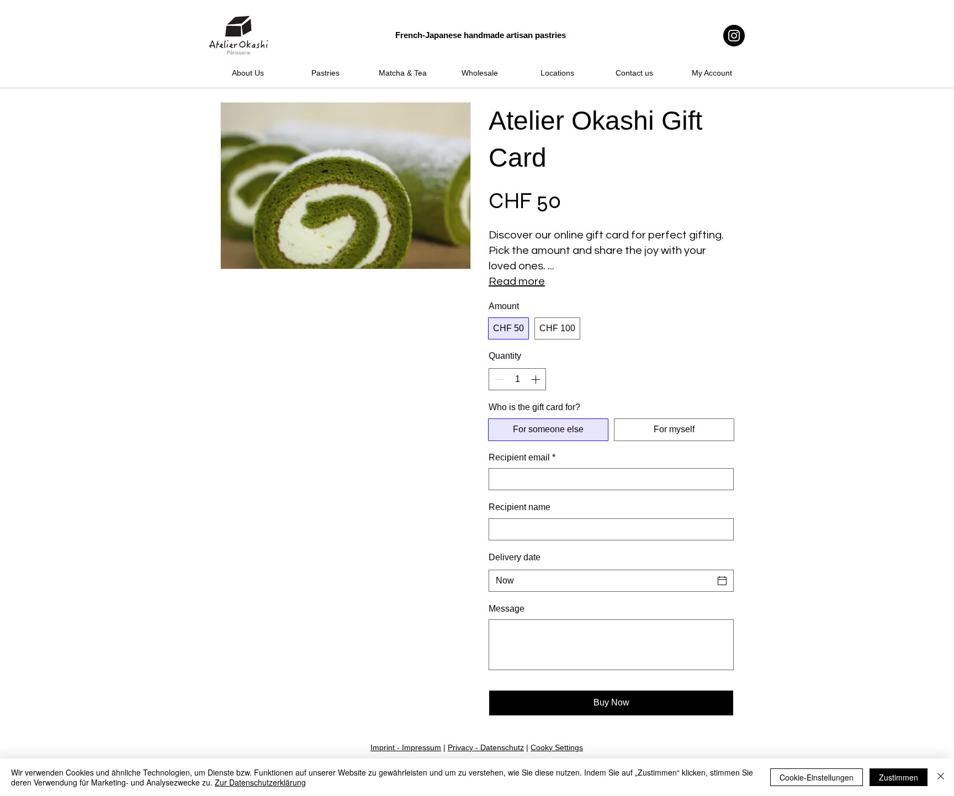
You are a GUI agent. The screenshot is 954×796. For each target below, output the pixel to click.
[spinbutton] (517, 379)
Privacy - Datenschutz (486, 747)
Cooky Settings (557, 747)
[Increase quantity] (536, 379)
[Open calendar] (722, 580)
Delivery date (514, 557)
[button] (328, 50)
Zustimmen (898, 777)
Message (506, 608)
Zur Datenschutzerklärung (260, 782)
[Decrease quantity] (498, 379)
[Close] (940, 777)
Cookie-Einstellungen (817, 777)
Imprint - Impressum (405, 747)
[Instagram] (734, 35)
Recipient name (519, 507)
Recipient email (522, 457)
